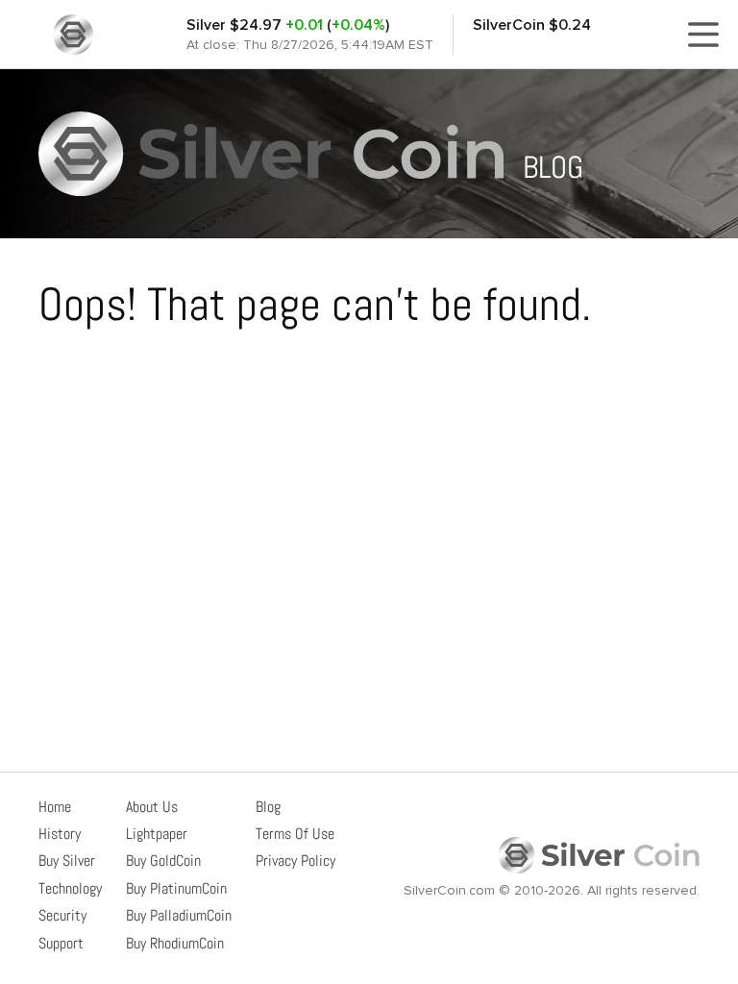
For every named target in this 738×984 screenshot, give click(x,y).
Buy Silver (66, 860)
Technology (70, 888)
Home (54, 807)
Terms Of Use (295, 834)
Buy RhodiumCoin (175, 943)
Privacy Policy (295, 860)
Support (61, 943)
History (59, 834)
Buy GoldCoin (163, 860)
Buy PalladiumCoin (179, 915)
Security (62, 915)
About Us (152, 807)
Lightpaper (156, 834)
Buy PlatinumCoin (176, 888)
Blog (268, 807)
